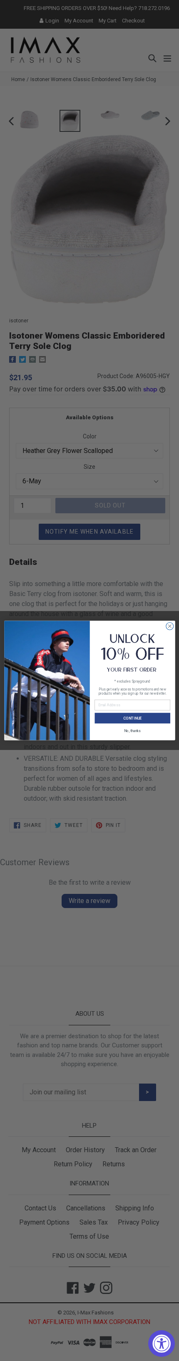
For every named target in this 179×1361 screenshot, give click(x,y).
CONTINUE (132, 718)
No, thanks (132, 731)
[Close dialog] (169, 626)
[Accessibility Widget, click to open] (161, 1343)
